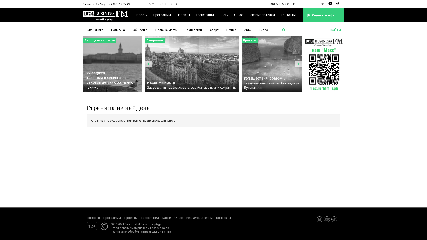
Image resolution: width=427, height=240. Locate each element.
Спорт (214, 30)
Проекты (130, 218)
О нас (238, 15)
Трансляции (150, 218)
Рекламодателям (261, 15)
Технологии (193, 30)
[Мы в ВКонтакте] (323, 4)
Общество (140, 30)
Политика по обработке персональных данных (141, 231)
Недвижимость (166, 30)
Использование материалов (129, 228)
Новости (140, 15)
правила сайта (159, 228)
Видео (263, 30)
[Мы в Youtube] (330, 4)
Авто (247, 30)
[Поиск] (284, 30)
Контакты (288, 15)
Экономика (95, 30)
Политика (118, 30)
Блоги (224, 15)
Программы (162, 15)
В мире (231, 30)
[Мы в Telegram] (337, 4)
